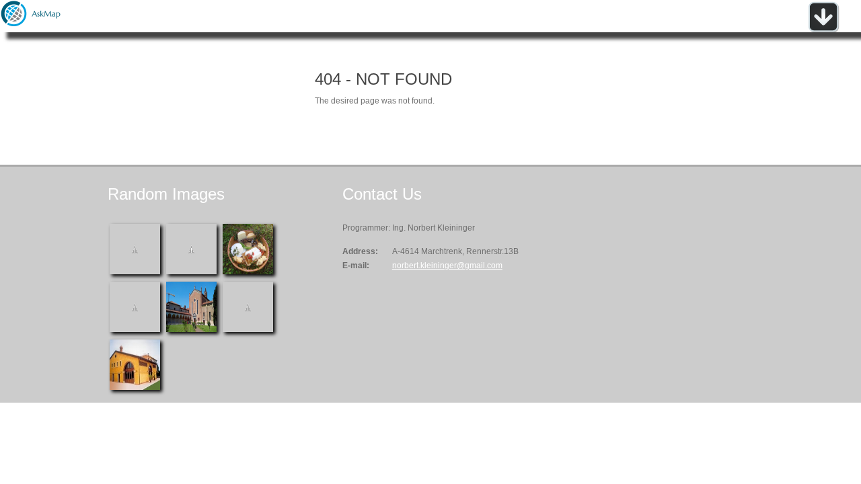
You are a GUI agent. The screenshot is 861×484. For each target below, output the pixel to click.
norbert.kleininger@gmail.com (447, 265)
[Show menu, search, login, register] (823, 29)
